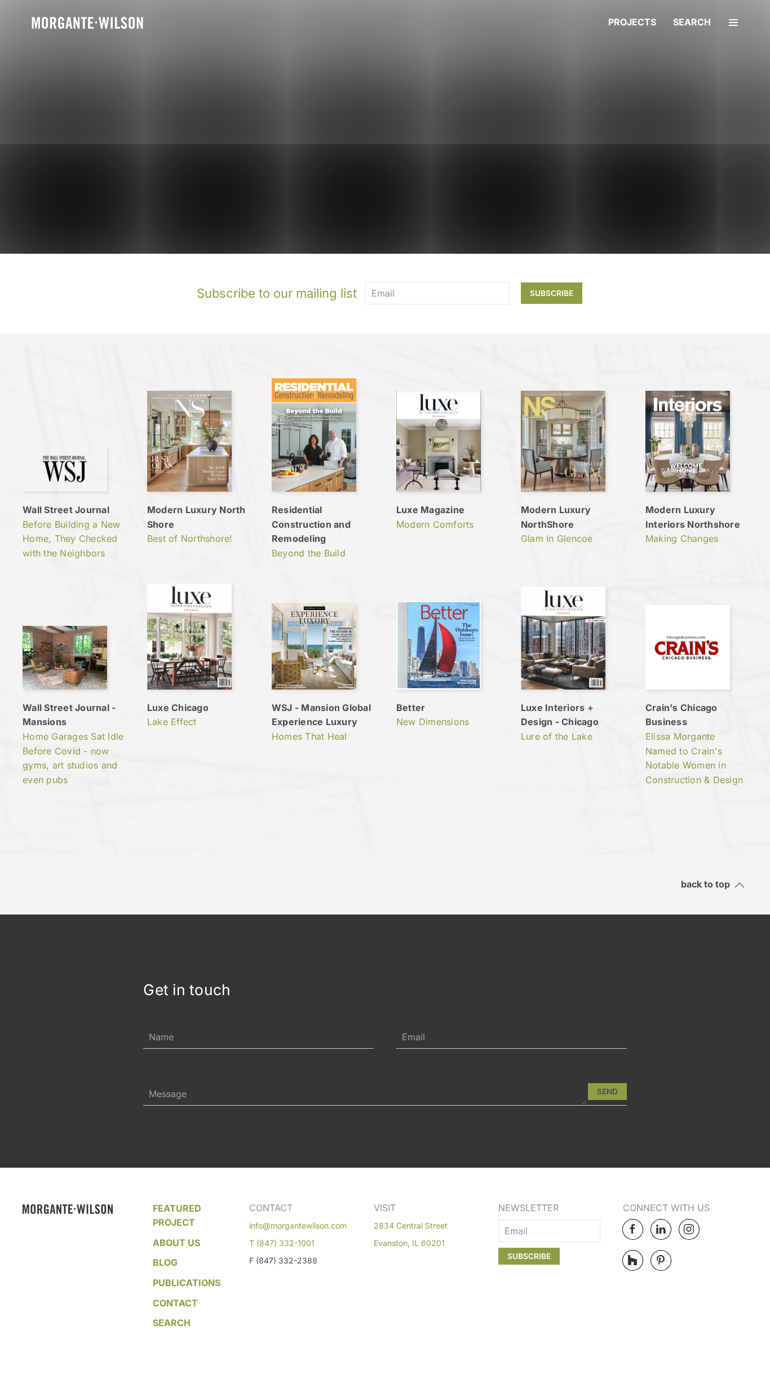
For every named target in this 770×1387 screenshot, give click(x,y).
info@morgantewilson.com (298, 1225)
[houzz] (633, 1260)
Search (692, 22)
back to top (707, 885)
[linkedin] (661, 1229)
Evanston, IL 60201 (409, 1243)
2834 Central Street (411, 1225)
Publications (186, 1282)
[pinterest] (661, 1260)
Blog (165, 1262)
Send (607, 1091)
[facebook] (633, 1229)
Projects (632, 22)
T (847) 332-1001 (282, 1243)
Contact (175, 1303)
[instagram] (689, 1229)
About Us (176, 1242)
